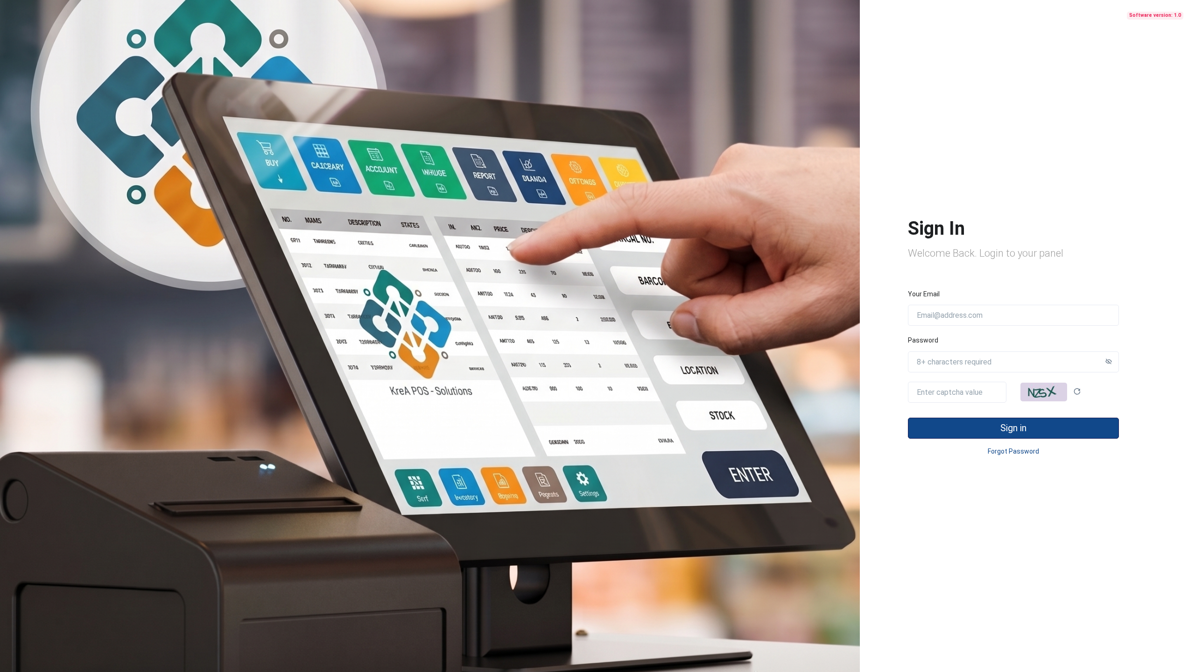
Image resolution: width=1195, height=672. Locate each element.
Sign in (1013, 428)
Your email (924, 294)
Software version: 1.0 (1155, 15)
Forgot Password (1013, 451)
